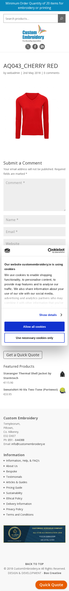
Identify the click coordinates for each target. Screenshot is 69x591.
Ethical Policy (14, 498)
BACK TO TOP (34, 564)
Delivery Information (19, 504)
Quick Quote (51, 584)
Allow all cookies (34, 326)
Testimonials (14, 477)
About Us (12, 466)
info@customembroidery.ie (28, 444)
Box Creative (52, 573)
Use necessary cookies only (34, 337)
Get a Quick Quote (22, 354)
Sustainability (14, 493)
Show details (48, 315)
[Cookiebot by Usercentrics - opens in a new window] (49, 250)
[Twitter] (28, 46)
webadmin (13, 73)
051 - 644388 (16, 440)
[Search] (62, 18)
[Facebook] (35, 46)
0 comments (51, 73)
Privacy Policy (14, 509)
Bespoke (11, 471)
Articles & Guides (16, 482)
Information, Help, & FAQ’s (22, 460)
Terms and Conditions (20, 514)
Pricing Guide (14, 487)
